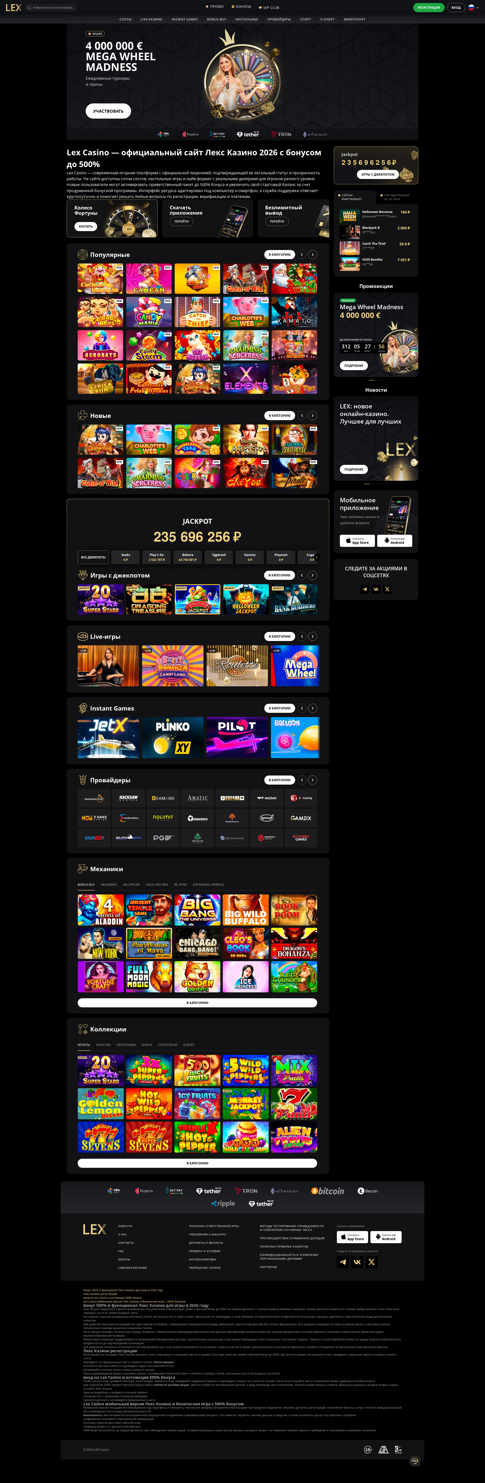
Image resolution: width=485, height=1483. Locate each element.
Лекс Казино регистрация (100, 1294)
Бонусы (124, 1259)
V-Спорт (327, 19)
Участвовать (108, 111)
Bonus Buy (216, 19)
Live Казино (151, 19)
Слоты (125, 19)
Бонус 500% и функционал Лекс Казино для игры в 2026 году (123, 1290)
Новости (125, 1226)
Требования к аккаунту (207, 1234)
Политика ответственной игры (214, 1226)
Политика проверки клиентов (284, 1246)
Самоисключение (132, 1268)
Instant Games (185, 19)
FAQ (121, 1251)
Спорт (305, 19)
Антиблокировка (202, 1259)
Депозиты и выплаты (206, 1243)
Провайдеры (279, 19)
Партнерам (268, 1267)
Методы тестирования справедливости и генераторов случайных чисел (292, 1228)
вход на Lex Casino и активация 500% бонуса (112, 1297)
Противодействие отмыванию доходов (292, 1238)
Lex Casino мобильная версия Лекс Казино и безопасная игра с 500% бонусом (134, 1301)
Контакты (126, 1243)
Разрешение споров (205, 1268)
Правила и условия (204, 1251)
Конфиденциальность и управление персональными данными (289, 1256)
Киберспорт (354, 19)
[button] (329, 218)
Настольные (246, 19)
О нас (122, 1234)
